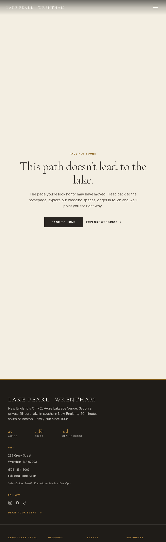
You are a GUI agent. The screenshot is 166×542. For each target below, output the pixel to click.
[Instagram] (10, 503)
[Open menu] (155, 7)
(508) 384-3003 (19, 469)
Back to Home (64, 222)
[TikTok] (25, 503)
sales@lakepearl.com (22, 475)
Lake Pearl (35, 7)
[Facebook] (17, 503)
